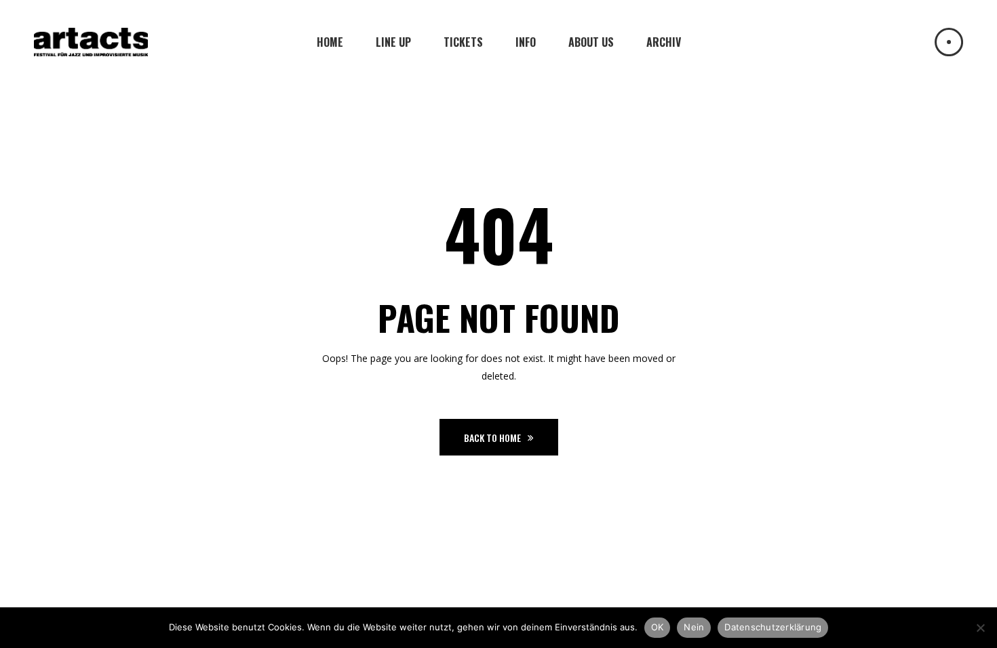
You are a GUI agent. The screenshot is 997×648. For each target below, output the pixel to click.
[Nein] (980, 627)
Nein (694, 627)
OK (657, 627)
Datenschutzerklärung (772, 627)
